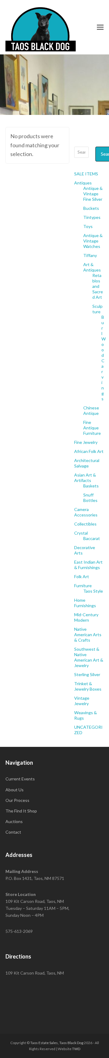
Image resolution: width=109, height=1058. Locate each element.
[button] (100, 27)
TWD (76, 1049)
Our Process (17, 800)
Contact (13, 832)
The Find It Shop (21, 810)
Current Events (20, 778)
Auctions (14, 821)
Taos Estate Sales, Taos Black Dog (56, 1042)
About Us (14, 789)
